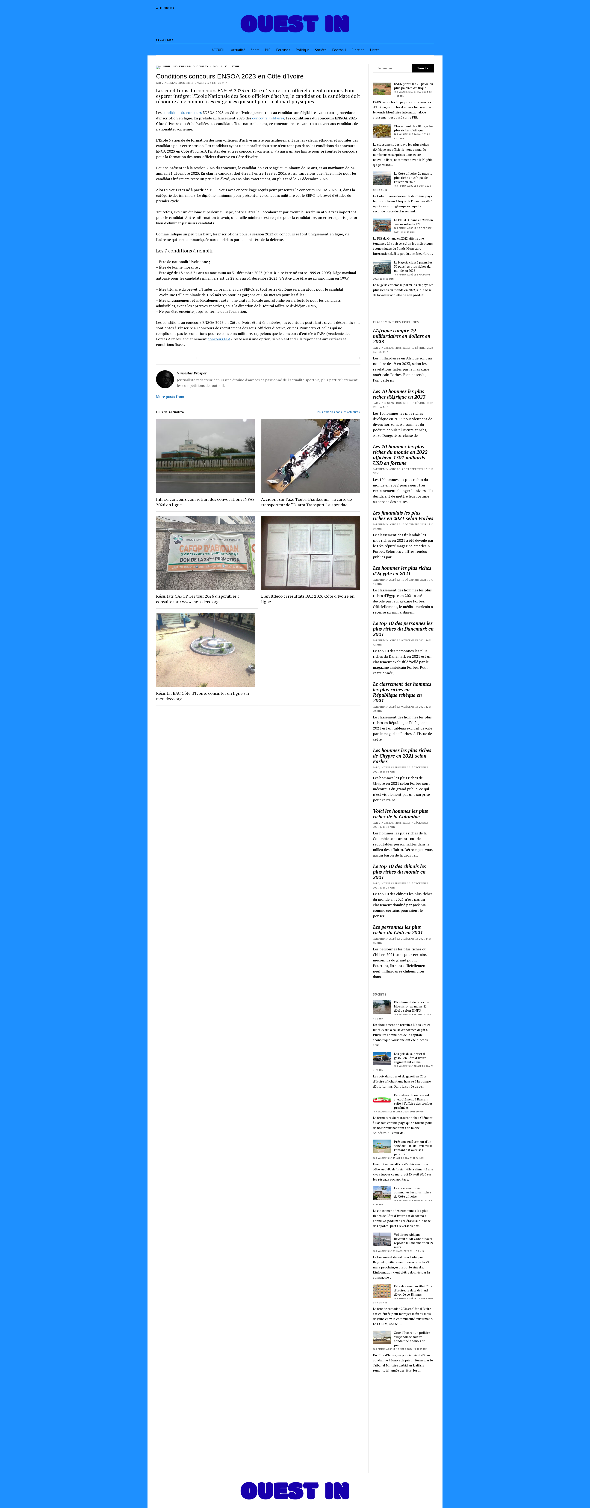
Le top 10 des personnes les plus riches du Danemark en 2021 (403, 628)
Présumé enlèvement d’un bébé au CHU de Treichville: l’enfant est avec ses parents (414, 1148)
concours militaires (267, 118)
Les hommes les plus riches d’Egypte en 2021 (402, 570)
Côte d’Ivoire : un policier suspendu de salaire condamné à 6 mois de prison (412, 1339)
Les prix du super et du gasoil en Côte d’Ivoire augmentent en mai (410, 1058)
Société (321, 49)
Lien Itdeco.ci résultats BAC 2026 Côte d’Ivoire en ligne (307, 598)
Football (339, 49)
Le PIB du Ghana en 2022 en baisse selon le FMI (413, 222)
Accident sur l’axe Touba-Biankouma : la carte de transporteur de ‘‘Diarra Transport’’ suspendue (306, 501)
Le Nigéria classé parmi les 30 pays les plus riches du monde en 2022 (413, 266)
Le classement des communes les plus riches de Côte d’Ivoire (412, 1192)
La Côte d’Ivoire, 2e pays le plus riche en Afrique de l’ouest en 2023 (413, 177)
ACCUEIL (218, 49)
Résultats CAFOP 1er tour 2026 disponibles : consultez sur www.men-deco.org (197, 598)
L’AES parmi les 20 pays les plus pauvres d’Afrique (413, 86)
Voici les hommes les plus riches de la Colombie (400, 813)
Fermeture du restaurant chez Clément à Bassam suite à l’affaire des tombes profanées (413, 1101)
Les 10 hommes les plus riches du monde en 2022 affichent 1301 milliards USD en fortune (400, 455)
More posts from (170, 396)
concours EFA (219, 339)
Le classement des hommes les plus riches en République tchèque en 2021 (402, 692)
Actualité (238, 49)
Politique (303, 49)
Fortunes (283, 49)
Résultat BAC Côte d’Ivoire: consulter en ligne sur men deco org (202, 695)
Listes (374, 49)
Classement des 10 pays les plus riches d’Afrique (414, 128)
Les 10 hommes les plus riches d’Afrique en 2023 (399, 393)
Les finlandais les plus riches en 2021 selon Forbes (403, 515)
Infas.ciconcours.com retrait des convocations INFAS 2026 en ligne (205, 501)
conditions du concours (182, 112)
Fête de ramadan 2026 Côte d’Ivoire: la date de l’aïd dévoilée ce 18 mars (413, 1290)
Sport (255, 49)
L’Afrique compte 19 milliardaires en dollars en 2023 (401, 336)
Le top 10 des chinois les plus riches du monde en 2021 (399, 871)
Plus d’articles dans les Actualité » (338, 412)
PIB (268, 49)
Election (357, 49)
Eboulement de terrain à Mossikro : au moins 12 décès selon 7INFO (411, 1006)
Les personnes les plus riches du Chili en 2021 (398, 929)
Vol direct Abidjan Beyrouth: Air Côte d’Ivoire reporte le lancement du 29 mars (413, 1241)
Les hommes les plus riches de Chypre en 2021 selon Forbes (402, 755)
